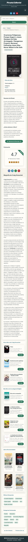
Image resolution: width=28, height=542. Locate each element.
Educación (12, 513)
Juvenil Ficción (7, 516)
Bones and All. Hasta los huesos (20, 488)
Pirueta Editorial (14, 2)
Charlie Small (18, 498)
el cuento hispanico (8, 498)
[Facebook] (14, 13)
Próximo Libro (19, 530)
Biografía (6, 525)
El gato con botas (8, 504)
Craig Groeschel (8, 49)
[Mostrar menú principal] (25, 10)
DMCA (19, 539)
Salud (16, 522)
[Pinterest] (17, 13)
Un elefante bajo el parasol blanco (8, 467)
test (21, 501)
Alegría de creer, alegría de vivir (14, 421)
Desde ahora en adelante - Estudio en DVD (16, 375)
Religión (9, 28)
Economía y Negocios (18, 516)
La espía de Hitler (8, 487)
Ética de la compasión (15, 393)
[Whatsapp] (15, 171)
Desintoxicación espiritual (16, 360)
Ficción (6, 513)
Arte (17, 519)
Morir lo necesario (19, 467)
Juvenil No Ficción (8, 522)
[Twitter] (11, 13)
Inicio (4, 28)
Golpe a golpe (7, 501)
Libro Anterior (9, 530)
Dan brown (15, 501)
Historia (12, 519)
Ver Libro (21, 354)
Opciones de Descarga (14, 141)
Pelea (11, 346)
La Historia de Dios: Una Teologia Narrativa (16, 407)
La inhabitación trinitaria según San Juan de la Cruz (16, 435)
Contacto (15, 539)
